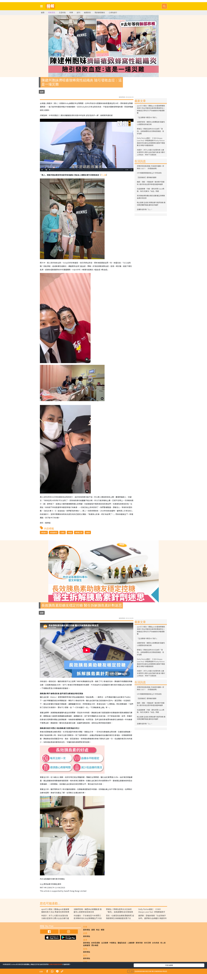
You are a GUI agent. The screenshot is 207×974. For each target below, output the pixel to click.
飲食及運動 (95, 942)
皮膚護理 (86, 945)
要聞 (93, 929)
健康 (42, 12)
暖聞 (102, 929)
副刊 (78, 12)
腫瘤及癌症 (122, 942)
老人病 (162, 942)
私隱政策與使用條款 (55, 964)
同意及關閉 (169, 965)
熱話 (98, 929)
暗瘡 (70, 532)
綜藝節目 (54, 532)
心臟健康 (131, 942)
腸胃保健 (139, 942)
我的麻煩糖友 (100, 12)
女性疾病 (155, 942)
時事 (71, 12)
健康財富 (87, 12)
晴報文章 (79, 532)
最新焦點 (86, 929)
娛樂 (42, 91)
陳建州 (44, 532)
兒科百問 (147, 942)
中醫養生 (112, 942)
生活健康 (104, 942)
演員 (63, 532)
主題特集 (62, 12)
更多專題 (94, 945)
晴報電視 (51, 12)
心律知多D (113, 12)
